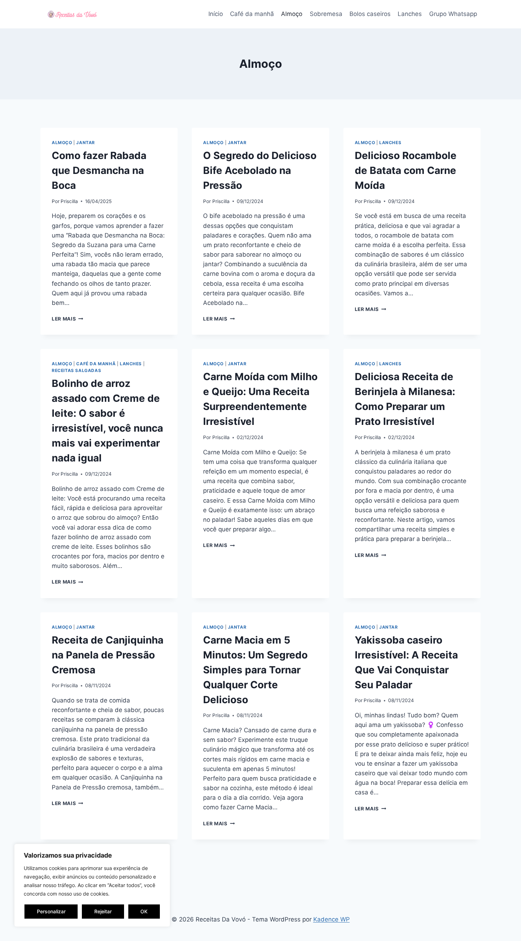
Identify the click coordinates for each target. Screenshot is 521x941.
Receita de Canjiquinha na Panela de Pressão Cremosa (107, 655)
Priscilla (69, 201)
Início (215, 13)
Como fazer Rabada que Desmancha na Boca (99, 170)
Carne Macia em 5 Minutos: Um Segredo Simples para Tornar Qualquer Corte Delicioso (255, 670)
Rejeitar (103, 911)
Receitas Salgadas (76, 370)
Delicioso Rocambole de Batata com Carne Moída (405, 170)
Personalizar (51, 911)
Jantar (85, 142)
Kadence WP (331, 919)
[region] (92, 885)
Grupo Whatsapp (453, 13)
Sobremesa (326, 13)
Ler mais (67, 319)
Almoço (291, 13)
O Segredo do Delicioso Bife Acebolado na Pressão (259, 170)
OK (143, 911)
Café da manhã (252, 13)
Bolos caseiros (370, 13)
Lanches (410, 13)
